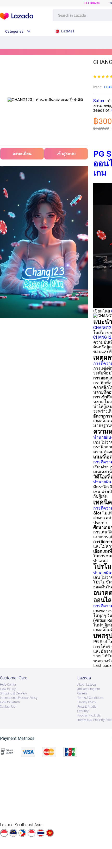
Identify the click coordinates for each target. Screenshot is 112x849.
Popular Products (89, 715)
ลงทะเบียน (22, 153)
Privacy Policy (86, 702)
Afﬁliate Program (88, 689)
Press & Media (86, 706)
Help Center (8, 684)
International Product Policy (19, 698)
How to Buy (8, 689)
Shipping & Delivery (13, 693)
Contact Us (7, 706)
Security (83, 711)
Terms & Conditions (90, 698)
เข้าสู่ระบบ (66, 153)
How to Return (10, 702)
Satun (99, 100)
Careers (82, 693)
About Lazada (86, 684)
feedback (92, 3)
